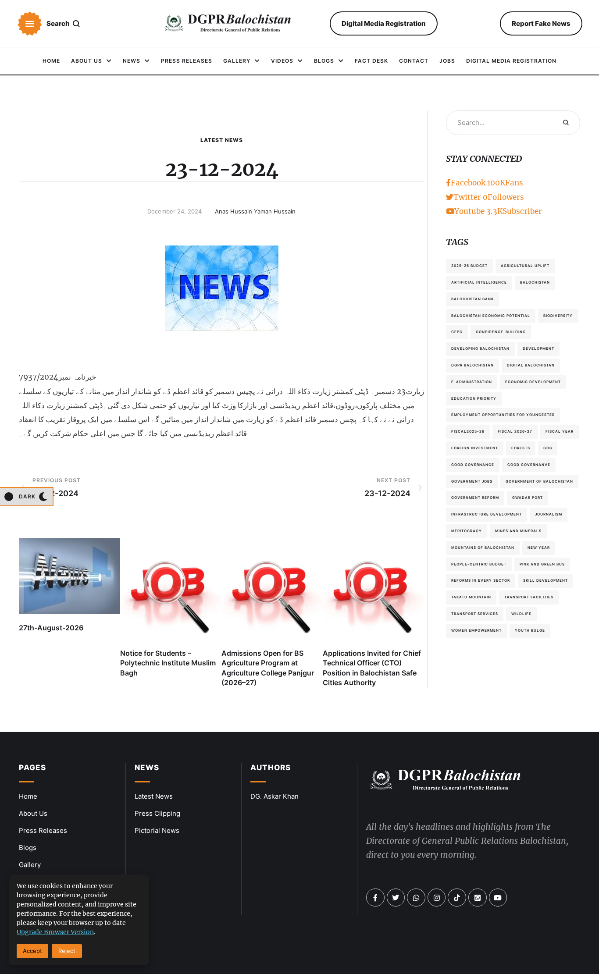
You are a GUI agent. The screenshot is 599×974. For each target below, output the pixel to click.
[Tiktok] (457, 898)
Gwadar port (527, 497)
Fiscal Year (560, 431)
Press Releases (43, 830)
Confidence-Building (501, 332)
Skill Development (545, 580)
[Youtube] (498, 898)
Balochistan (535, 282)
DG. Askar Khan (274, 796)
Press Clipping (157, 813)
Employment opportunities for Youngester (503, 414)
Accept (32, 950)
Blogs (27, 847)
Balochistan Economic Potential (490, 315)
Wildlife (521, 613)
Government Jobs (471, 481)
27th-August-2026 (51, 627)
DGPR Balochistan (472, 365)
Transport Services (474, 613)
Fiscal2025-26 (468, 431)
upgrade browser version (55, 932)
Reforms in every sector (480, 580)
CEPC (457, 332)
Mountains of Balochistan (482, 547)
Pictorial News (157, 830)
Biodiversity (558, 315)
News (147, 767)
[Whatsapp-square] (477, 898)
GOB (547, 448)
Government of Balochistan (539, 481)
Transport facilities (528, 597)
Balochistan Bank (472, 299)
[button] (29, 23)
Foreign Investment (474, 448)
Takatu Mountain (471, 597)
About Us (33, 813)
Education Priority (473, 398)
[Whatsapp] (416, 898)
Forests (520, 448)
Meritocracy (466, 531)
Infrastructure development (486, 514)
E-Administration (471, 382)
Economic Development (533, 382)
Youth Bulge (530, 630)
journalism (548, 514)
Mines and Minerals (518, 531)
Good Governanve (528, 464)
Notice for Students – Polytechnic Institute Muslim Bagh (168, 663)
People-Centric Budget (478, 564)
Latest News (221, 140)
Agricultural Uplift (525, 265)
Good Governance (472, 464)
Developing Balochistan (480, 348)
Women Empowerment (476, 630)
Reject (66, 950)
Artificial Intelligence (479, 282)
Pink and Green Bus (542, 564)
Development (538, 348)
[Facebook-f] (375, 898)
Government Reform (475, 497)
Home (28, 796)
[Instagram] (437, 898)
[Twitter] (396, 898)
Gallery (30, 864)
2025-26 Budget (469, 265)
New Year (539, 547)
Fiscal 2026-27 (515, 431)
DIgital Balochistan (531, 365)
